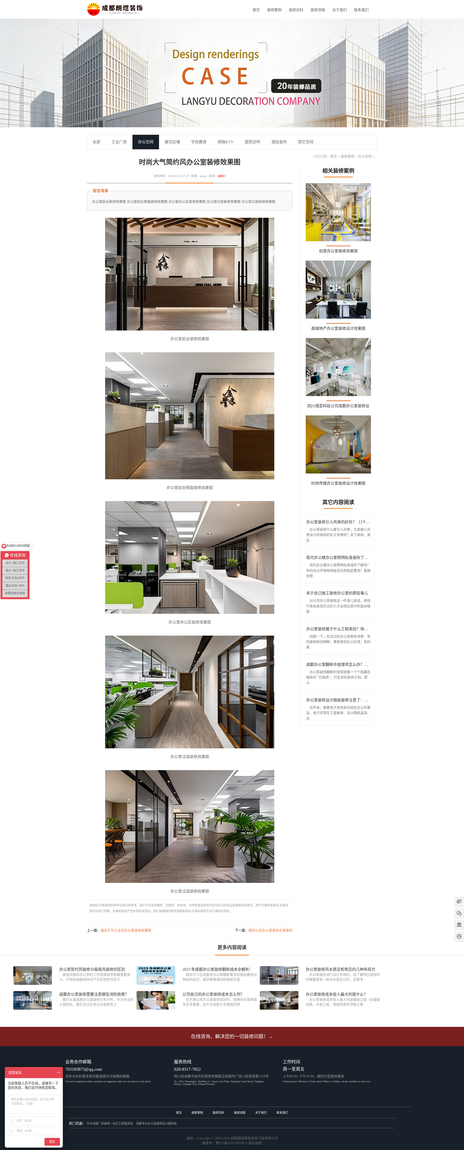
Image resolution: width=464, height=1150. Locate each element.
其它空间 (305, 142)
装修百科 (296, 10)
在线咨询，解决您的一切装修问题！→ (232, 1036)
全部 (96, 142)
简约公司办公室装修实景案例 (270, 930)
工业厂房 (119, 142)
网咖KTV (226, 142)
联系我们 (361, 10)
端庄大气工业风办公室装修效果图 (126, 930)
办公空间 (365, 156)
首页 (256, 10)
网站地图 (255, 1143)
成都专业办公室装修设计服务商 (156, 1123)
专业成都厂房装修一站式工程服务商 (110, 1123)
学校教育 (199, 142)
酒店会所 (279, 142)
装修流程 (318, 10)
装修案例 (274, 10)
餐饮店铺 (172, 142)
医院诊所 (252, 142)
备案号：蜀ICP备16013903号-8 (224, 1143)
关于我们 (339, 10)
